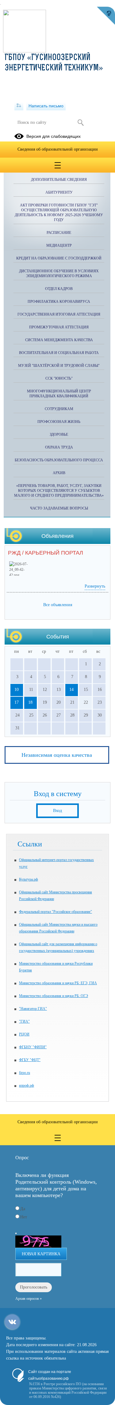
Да (22, 1209)
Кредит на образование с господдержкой (59, 258)
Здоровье (59, 434)
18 (30, 702)
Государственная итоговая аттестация (58, 314)
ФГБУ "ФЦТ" (29, 1060)
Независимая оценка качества (56, 755)
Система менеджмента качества (59, 340)
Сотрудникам (59, 409)
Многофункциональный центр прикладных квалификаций (59, 393)
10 (16, 689)
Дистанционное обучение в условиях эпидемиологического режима (59, 273)
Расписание (59, 233)
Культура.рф (28, 879)
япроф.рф (26, 1085)
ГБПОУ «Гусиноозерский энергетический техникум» (54, 63)
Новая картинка (41, 1254)
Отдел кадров (59, 289)
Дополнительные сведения (59, 179)
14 (71, 689)
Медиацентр (59, 245)
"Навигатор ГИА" (33, 1008)
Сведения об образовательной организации (57, 149)
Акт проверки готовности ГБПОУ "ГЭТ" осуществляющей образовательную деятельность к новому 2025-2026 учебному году (59, 212)
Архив (59, 473)
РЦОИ (24, 1034)
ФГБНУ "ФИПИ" (33, 1047)
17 (16, 702)
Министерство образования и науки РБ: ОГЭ (53, 996)
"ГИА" (24, 1021)
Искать (80, 122)
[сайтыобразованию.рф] (106, 16)
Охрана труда (59, 447)
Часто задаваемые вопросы (59, 508)
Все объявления (57, 604)
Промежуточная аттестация (59, 327)
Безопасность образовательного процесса (59, 460)
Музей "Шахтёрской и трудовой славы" (59, 365)
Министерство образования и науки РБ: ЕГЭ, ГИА (58, 983)
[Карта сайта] (18, 105)
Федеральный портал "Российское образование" (55, 912)
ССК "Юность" (59, 378)
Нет (23, 1217)
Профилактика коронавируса (59, 301)
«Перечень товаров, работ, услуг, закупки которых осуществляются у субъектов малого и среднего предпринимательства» (59, 491)
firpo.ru (24, 1073)
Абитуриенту (59, 192)
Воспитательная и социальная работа (59, 353)
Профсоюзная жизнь (58, 422)
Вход (57, 810)
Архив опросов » (28, 1298)
